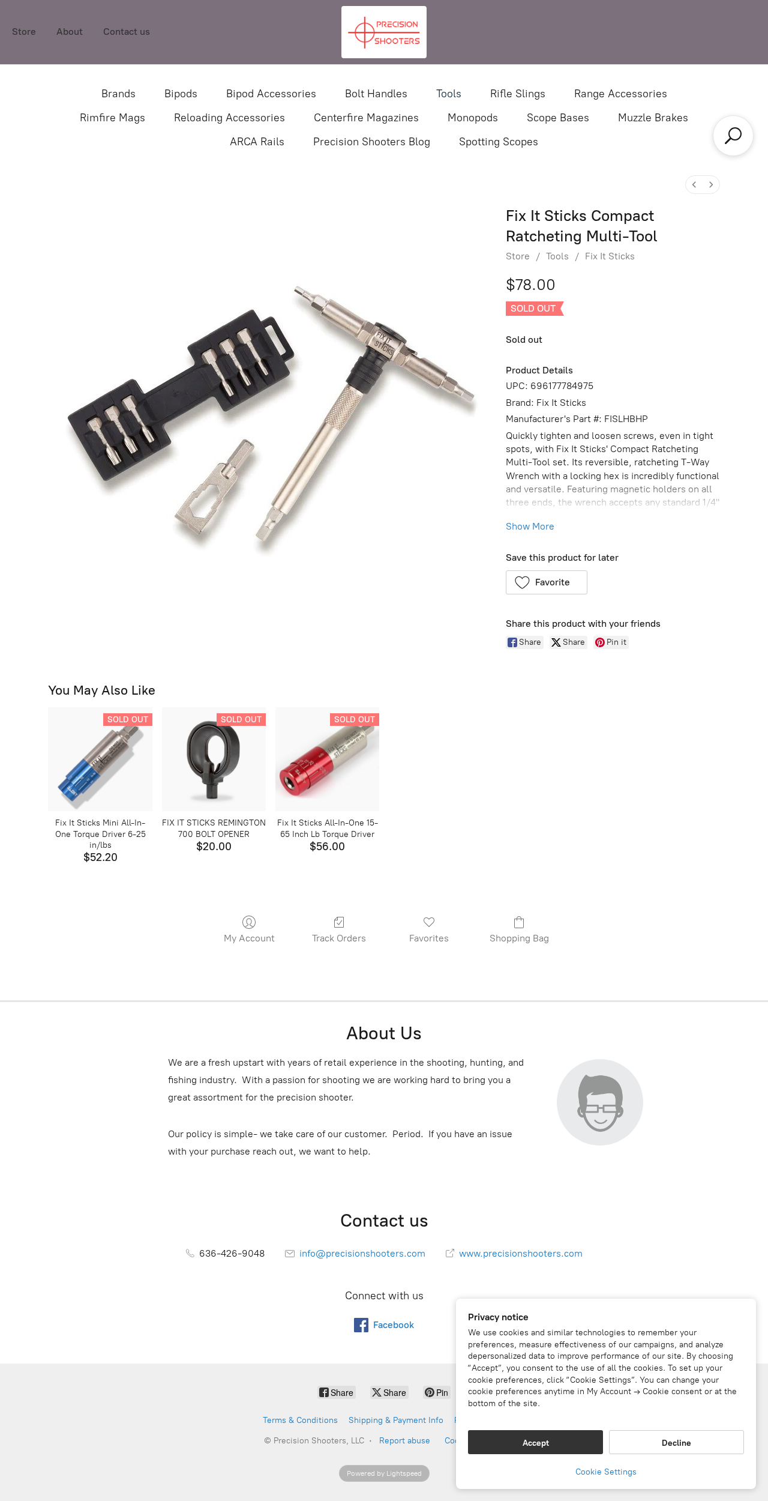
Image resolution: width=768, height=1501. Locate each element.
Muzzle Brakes (653, 117)
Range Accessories (620, 93)
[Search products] (733, 135)
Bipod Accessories (271, 93)
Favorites (429, 938)
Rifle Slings (517, 93)
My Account (249, 938)
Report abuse (404, 1441)
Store (24, 31)
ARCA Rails (257, 141)
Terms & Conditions (300, 1420)
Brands (118, 93)
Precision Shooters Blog (371, 141)
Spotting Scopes (498, 141)
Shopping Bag (519, 938)
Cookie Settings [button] (606, 1472)
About (69, 31)
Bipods (180, 93)
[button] (547, 582)
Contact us (126, 31)
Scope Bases (558, 117)
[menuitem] (694, 184)
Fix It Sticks (610, 256)
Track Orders (339, 938)
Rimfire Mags (112, 117)
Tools (448, 93)
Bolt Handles (376, 93)
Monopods (473, 117)
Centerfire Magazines (366, 117)
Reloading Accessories (229, 117)
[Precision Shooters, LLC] (384, 32)
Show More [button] (530, 526)
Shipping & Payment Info (396, 1420)
